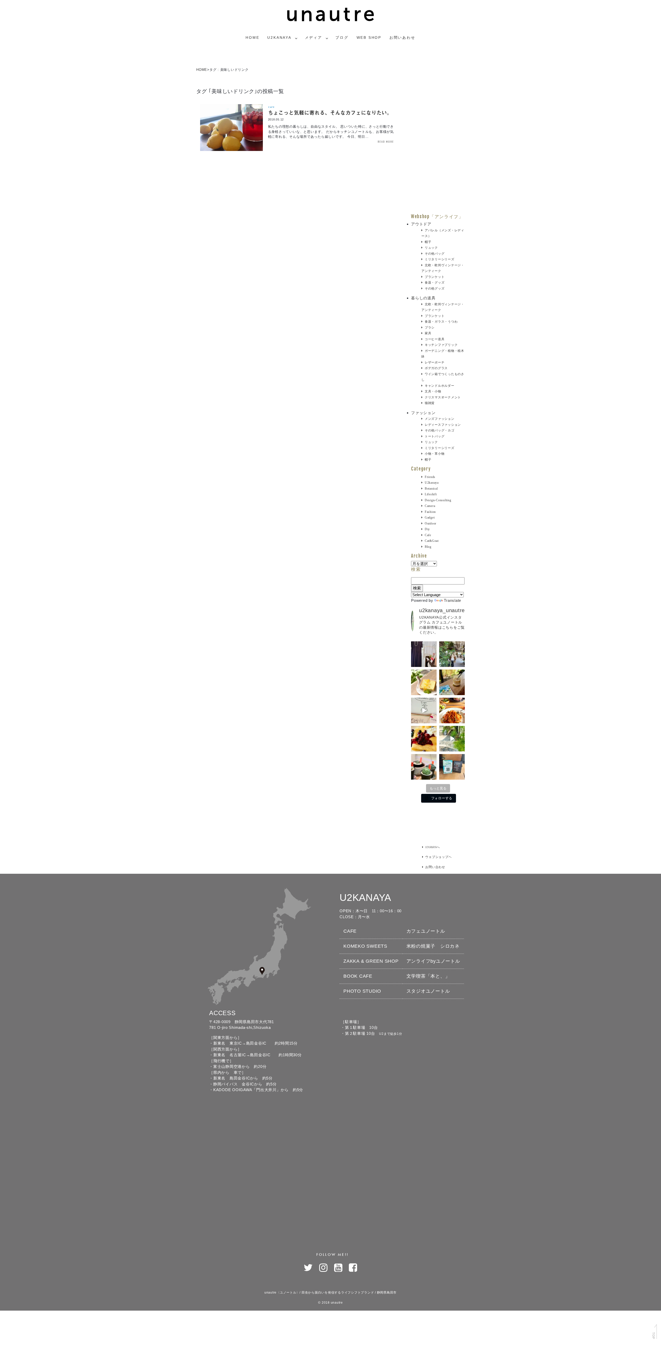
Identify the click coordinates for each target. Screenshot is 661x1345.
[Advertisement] (438, 136)
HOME (201, 70)
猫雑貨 (430, 403)
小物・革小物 (434, 453)
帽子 (428, 242)
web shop (369, 37)
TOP (653, 1335)
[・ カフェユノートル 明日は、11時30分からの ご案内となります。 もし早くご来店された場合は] (452, 710)
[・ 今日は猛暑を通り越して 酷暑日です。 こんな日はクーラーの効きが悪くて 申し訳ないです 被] (452, 682)
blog (428, 547)
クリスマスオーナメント (443, 397)
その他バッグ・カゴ (439, 430)
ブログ (341, 37)
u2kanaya (432, 482)
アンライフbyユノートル (433, 961)
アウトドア (421, 224)
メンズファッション (439, 419)
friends (430, 477)
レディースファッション (443, 425)
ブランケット (434, 277)
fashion (430, 512)
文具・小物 (433, 391)
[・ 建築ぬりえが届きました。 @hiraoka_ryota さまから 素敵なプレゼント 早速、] (424, 710)
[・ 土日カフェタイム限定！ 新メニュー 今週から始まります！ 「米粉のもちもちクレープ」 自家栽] (424, 738)
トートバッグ (434, 436)
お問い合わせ (435, 867)
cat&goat (432, 541)
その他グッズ (434, 288)
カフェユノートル (425, 931)
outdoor (430, 523)
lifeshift (431, 494)
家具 (428, 333)
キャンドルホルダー (439, 385)
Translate (452, 600)
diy (427, 529)
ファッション (423, 413)
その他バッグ (434, 253)
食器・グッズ (434, 282)
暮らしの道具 (423, 298)
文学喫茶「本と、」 (428, 976)
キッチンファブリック (441, 345)
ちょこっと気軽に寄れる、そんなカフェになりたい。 (330, 113)
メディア (313, 37)
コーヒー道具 (434, 339)
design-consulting (438, 500)
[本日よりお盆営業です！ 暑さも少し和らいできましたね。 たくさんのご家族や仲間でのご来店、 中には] (452, 654)
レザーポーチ (434, 362)
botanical (431, 488)
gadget (430, 517)
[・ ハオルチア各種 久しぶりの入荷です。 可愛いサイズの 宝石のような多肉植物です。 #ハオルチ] (424, 767)
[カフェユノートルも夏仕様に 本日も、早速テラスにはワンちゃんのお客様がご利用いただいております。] (452, 738)
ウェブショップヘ (438, 857)
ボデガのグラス (436, 368)
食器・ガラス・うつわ (441, 321)
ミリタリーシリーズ (439, 259)
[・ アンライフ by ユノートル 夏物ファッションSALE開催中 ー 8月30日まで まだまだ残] (424, 654)
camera (430, 506)
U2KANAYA (279, 37)
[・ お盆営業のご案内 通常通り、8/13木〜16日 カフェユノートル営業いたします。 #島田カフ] (424, 682)
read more (386, 142)
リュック (431, 247)
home (252, 37)
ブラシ (430, 327)
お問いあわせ (402, 37)
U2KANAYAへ (432, 847)
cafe (271, 107)
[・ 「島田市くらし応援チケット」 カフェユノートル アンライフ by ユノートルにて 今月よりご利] (452, 767)
